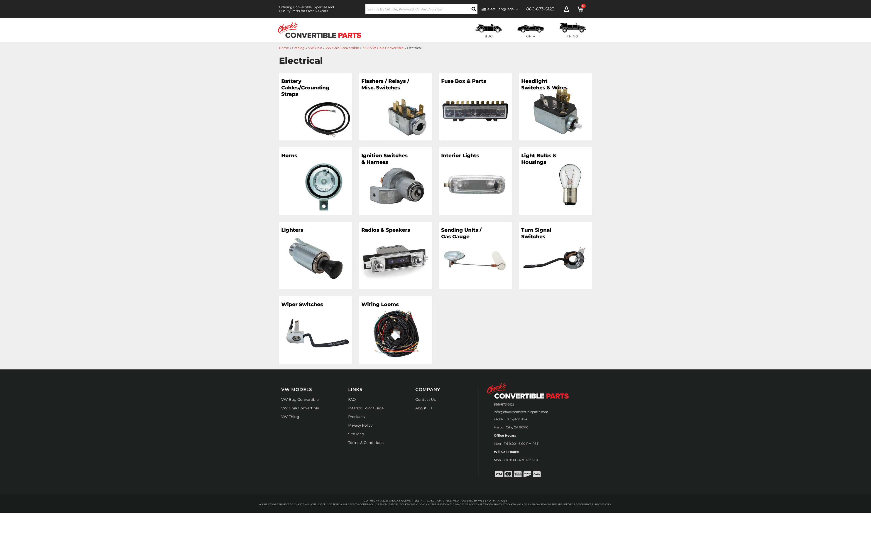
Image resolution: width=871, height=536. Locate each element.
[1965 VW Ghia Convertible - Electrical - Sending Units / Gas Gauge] (475, 257)
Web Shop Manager (492, 500)
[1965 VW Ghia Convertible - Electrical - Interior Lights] (475, 182)
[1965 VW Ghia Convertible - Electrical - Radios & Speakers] (395, 257)
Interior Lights (460, 155)
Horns (289, 155)
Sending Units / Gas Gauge (461, 233)
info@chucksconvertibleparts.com (521, 411)
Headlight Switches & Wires (544, 84)
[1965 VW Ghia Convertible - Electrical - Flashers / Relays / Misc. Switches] (395, 108)
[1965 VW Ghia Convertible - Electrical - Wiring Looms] (395, 331)
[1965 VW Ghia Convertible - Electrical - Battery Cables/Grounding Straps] (315, 108)
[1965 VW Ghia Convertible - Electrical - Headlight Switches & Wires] (555, 108)
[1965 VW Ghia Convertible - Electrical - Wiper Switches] (315, 331)
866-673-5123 (504, 404)
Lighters (292, 230)
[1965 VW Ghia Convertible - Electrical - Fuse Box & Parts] (475, 108)
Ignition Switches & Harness (384, 158)
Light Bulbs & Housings (539, 158)
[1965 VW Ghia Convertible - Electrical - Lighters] (315, 257)
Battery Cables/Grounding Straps (305, 87)
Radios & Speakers (385, 230)
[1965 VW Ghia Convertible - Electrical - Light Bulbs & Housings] (555, 182)
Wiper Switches (302, 304)
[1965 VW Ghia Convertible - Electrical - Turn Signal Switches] (555, 257)
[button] (421, 9)
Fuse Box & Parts (463, 81)
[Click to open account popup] (566, 9)
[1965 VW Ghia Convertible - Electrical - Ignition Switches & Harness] (395, 182)
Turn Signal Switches (536, 233)
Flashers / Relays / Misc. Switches (385, 84)
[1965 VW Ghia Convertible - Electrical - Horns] (315, 182)
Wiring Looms (380, 304)
